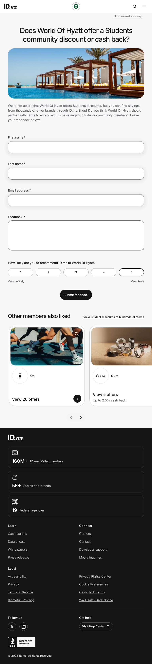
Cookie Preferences (93, 584)
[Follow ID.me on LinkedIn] (23, 626)
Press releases (18, 557)
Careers (85, 534)
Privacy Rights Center (95, 576)
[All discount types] (76, 6)
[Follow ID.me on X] (12, 626)
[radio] (20, 272)
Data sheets (16, 542)
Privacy (13, 584)
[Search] (135, 6)
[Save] (77, 334)
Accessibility (17, 576)
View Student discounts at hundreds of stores (113, 317)
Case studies (17, 534)
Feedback (16, 217)
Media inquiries (90, 557)
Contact (85, 542)
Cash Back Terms (92, 592)
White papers (18, 549)
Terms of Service (20, 592)
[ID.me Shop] (13, 6)
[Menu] (144, 6)
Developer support (93, 549)
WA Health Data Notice (96, 600)
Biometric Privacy (21, 600)
